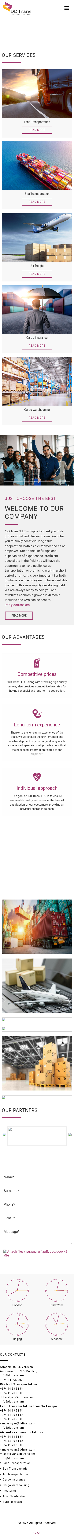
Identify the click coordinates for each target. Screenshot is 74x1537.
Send (16, 1266)
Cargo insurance (14, 1479)
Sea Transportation (16, 1468)
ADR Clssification (15, 1496)
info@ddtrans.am (17, 605)
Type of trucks (13, 1501)
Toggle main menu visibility (66, 8)
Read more (37, 129)
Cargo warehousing (16, 1485)
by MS (37, 1533)
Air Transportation (15, 1474)
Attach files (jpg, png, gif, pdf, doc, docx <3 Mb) (35, 1253)
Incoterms (10, 1490)
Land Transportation (17, 1463)
